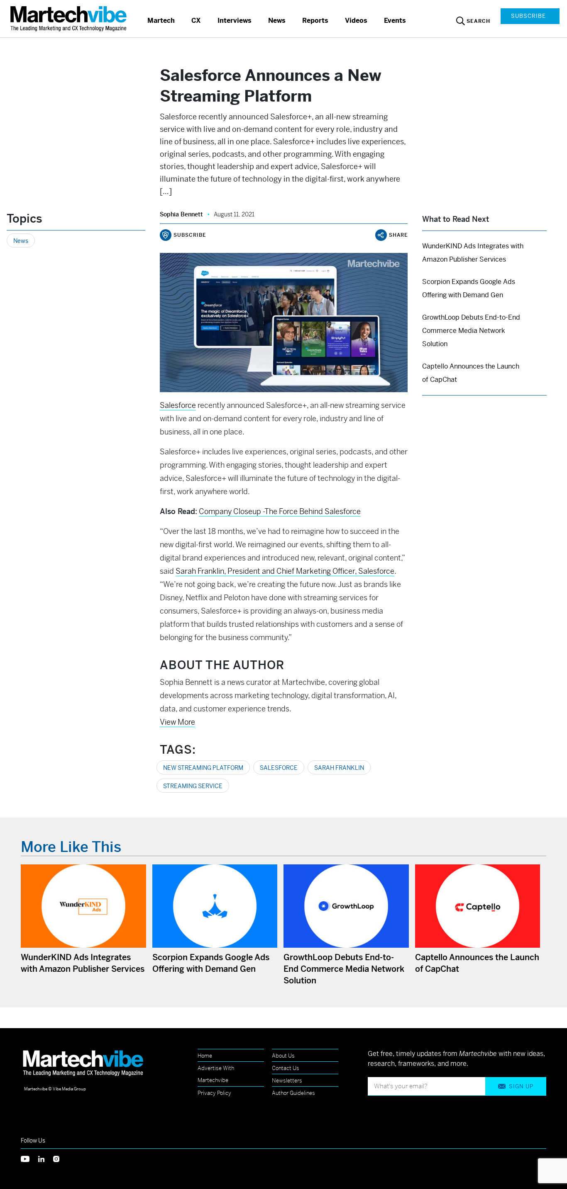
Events (395, 20)
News (277, 20)
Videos (356, 20)
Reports (315, 20)
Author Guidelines (293, 1093)
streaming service (192, 786)
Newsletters (287, 1080)
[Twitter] (29, 1158)
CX (196, 20)
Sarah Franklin (339, 768)
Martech (161, 20)
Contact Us (285, 1068)
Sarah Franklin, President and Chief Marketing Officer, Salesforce (285, 571)
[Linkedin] (45, 1158)
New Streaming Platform (203, 768)
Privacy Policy (214, 1093)
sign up (521, 1086)
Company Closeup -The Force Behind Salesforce (280, 511)
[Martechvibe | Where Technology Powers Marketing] (69, 18)
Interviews (235, 20)
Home (205, 1055)
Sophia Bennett (181, 214)
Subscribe (528, 15)
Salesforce (178, 405)
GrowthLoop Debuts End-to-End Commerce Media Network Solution (471, 330)
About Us (283, 1055)
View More (177, 722)
